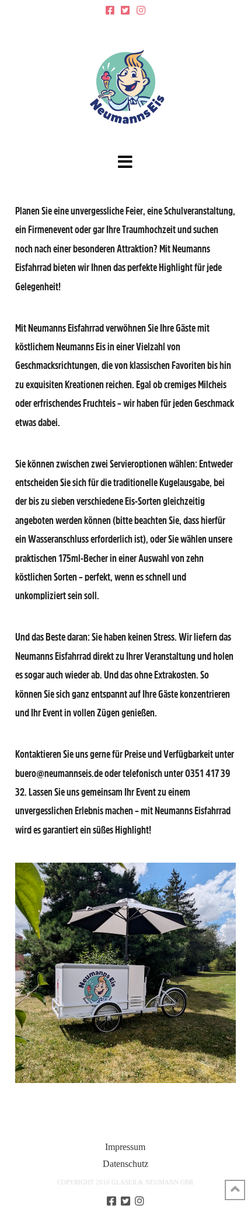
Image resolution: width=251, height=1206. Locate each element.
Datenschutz (125, 1164)
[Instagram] (141, 10)
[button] (125, 162)
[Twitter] (125, 10)
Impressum (125, 1147)
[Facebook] (110, 10)
